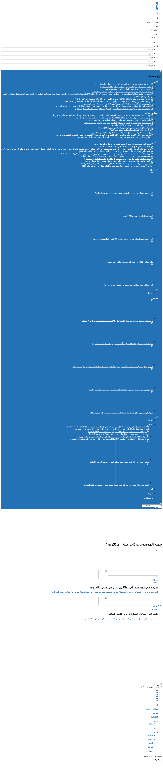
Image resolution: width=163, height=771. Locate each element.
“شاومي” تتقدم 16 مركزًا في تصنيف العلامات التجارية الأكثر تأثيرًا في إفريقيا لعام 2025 (117, 166)
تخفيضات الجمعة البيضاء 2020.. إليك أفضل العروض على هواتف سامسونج (122, 344)
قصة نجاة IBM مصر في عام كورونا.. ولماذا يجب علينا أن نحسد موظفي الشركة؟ (116, 485)
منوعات (150, 61)
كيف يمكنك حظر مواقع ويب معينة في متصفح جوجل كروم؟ (128, 285)
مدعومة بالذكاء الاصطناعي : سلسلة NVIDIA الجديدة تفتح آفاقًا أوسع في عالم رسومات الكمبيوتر (109, 439)
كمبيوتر (150, 53)
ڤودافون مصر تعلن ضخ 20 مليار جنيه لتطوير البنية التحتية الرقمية (126, 87)
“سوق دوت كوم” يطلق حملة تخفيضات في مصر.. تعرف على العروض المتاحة (121, 412)
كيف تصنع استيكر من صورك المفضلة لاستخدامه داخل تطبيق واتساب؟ (124, 193)
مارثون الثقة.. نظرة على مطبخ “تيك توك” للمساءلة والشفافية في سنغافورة (122, 132)
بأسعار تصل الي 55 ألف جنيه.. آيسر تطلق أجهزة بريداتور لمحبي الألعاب (119, 462)
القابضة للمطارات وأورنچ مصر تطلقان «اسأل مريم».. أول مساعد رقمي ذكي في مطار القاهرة (114, 109)
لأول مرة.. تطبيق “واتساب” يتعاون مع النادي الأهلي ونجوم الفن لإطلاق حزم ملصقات (118, 123)
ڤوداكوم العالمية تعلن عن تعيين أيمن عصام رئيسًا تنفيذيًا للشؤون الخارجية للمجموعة (119, 161)
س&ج (151, 37)
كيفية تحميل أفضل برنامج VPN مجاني (137, 216)
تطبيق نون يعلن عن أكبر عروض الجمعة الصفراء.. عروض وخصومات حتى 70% (121, 389)
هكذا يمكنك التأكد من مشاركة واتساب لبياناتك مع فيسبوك (129, 262)
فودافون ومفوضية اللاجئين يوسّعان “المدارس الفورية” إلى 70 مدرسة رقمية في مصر (118, 104)
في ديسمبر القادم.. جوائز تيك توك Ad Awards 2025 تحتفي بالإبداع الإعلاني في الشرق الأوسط (114, 118)
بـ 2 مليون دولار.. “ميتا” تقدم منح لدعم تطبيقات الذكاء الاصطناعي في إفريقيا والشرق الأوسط (115, 137)
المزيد (155, 46)
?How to (154, 30)
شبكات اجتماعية (152, 22)
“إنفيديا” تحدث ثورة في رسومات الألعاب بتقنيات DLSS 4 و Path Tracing (119, 434)
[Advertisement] (95, 524)
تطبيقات (150, 49)
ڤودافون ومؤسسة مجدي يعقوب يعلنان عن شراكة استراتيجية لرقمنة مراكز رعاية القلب (117, 156)
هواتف (155, 26)
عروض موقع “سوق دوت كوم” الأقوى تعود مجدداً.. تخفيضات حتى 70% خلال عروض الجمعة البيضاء (113, 367)
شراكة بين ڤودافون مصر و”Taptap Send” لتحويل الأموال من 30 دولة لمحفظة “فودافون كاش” (114, 99)
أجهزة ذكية (149, 65)
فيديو (156, 34)
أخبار (156, 18)
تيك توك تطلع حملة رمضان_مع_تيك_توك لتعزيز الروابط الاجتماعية (126, 127)
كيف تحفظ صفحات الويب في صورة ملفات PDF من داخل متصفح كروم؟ (123, 239)
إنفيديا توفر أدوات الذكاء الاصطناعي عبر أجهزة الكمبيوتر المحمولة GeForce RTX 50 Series (111, 429)
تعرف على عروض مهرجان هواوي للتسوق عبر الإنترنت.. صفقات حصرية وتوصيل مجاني (117, 321)
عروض (155, 42)
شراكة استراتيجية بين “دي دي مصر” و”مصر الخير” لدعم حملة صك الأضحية (122, 91)
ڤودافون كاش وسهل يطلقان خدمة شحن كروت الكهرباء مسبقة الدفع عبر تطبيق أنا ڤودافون (115, 151)
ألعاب (151, 57)
